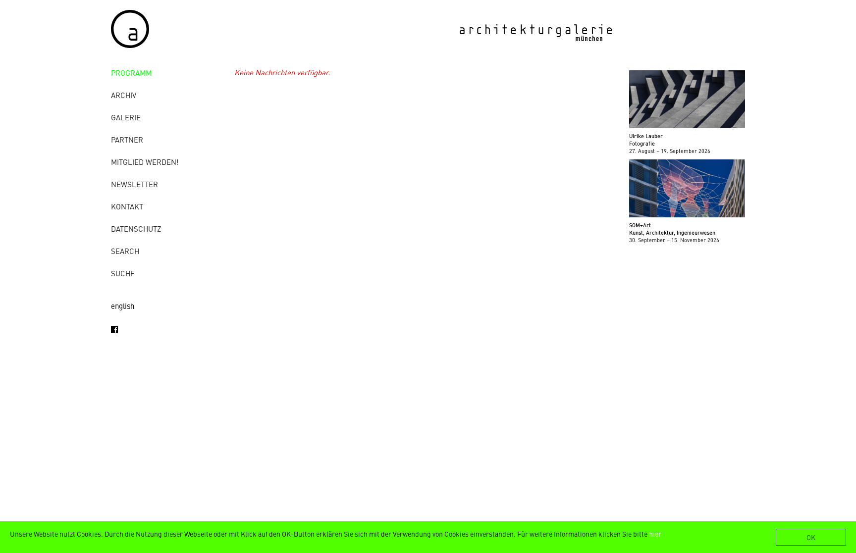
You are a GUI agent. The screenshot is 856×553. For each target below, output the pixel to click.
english (122, 306)
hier (655, 534)
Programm (131, 72)
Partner (127, 139)
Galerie (126, 117)
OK (810, 537)
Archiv (123, 95)
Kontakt (127, 206)
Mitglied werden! (145, 161)
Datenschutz (136, 228)
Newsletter (134, 184)
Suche (123, 273)
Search (125, 251)
